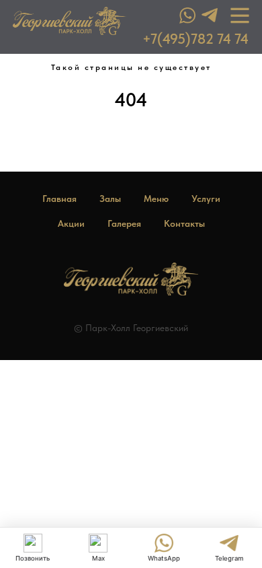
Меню (156, 198)
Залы (110, 198)
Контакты (184, 223)
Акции (71, 223)
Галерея (124, 223)
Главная (59, 198)
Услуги (205, 198)
